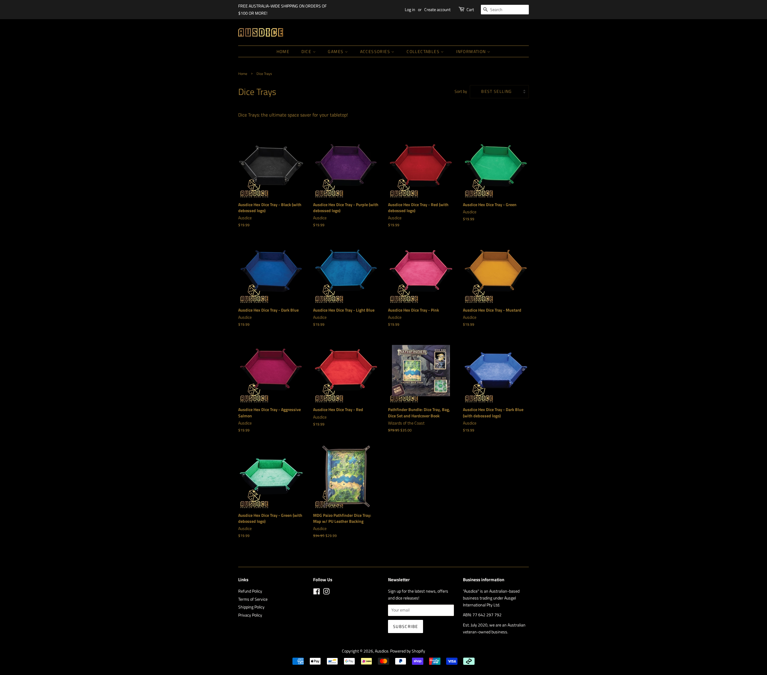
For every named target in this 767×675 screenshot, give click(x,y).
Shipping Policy (251, 607)
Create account (437, 9)
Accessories (376, 51)
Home (283, 51)
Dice (307, 51)
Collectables (424, 51)
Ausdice (381, 651)
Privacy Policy (250, 615)
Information (471, 51)
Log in (410, 9)
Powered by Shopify (407, 651)
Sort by (461, 91)
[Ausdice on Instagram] (326, 593)
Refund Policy (250, 591)
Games (336, 51)
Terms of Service (253, 599)
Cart (470, 9)
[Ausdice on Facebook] (316, 593)
